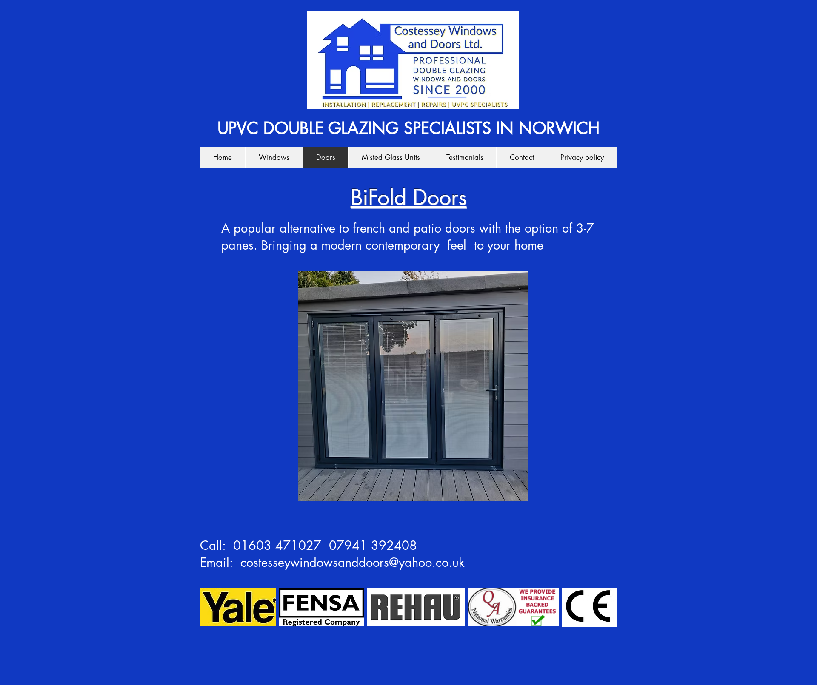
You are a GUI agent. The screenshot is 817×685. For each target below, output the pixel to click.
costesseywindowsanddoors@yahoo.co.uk (352, 562)
